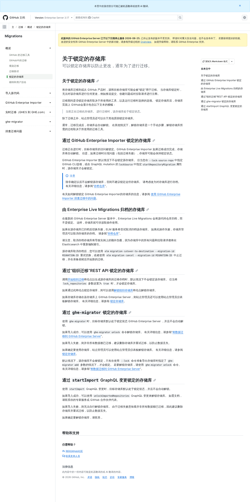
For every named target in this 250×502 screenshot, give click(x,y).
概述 (29, 27)
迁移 (20, 27)
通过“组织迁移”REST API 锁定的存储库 (98, 270)
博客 (132, 477)
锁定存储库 (117, 301)
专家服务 (122, 477)
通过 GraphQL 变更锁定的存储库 (107, 380)
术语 (89, 477)
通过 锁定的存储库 (94, 312)
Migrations (13, 36)
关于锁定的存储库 (78, 80)
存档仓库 (99, 186)
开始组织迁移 (76, 279)
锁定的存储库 (43, 27)
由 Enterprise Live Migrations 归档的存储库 (103, 209)
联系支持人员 (73, 456)
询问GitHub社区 (74, 451)
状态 (104, 477)
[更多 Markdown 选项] (232, 61)
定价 (112, 477)
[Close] (240, 5)
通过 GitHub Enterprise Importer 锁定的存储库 (106, 140)
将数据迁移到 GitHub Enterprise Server (115, 369)
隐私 (97, 477)
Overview (146, 41)
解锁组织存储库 (123, 290)
